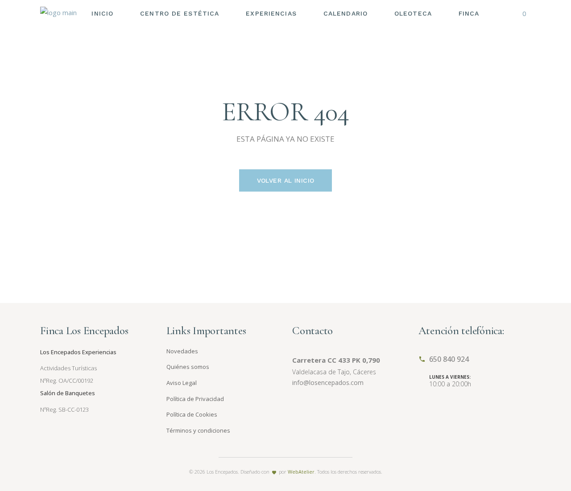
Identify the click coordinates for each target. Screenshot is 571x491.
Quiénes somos (187, 367)
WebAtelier (301, 471)
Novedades (182, 351)
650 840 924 (449, 359)
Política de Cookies (191, 414)
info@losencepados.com (328, 382)
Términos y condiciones (198, 430)
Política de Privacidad (195, 399)
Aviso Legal (181, 383)
